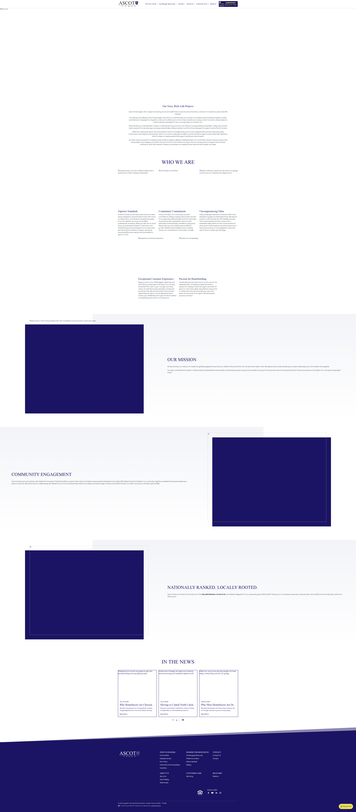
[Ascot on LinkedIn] (216, 793)
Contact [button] (181, 4)
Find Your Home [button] (150, 4)
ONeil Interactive (156, 806)
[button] (228, 4)
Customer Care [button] (202, 4)
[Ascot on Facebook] (208, 793)
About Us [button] (190, 4)
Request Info (347, 806)
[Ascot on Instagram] (220, 793)
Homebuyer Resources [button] (167, 4)
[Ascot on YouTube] (212, 793)
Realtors (213, 4)
